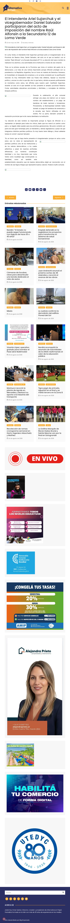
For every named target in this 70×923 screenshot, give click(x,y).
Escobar (25, 43)
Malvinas (10, 226)
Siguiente (58, 197)
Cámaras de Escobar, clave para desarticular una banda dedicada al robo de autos (18, 275)
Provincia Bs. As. (51, 226)
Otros (48, 425)
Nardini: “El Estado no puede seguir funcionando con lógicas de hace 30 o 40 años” (19, 233)
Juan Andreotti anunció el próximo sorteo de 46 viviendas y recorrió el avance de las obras (50, 274)
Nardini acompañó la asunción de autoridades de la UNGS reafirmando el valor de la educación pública (50, 351)
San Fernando (51, 267)
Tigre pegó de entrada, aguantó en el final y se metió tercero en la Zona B (50, 390)
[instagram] (40, 1)
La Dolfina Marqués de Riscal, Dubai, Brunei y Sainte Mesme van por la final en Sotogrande (49, 432)
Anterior (11, 197)
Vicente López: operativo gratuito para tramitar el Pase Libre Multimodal (18, 349)
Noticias (30, 43)
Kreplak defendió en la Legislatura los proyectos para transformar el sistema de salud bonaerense (49, 234)
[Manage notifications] (4, 919)
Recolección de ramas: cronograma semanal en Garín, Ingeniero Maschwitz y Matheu (19, 432)
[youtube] (36, 1)
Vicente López (19, 344)
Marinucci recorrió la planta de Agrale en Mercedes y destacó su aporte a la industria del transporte (18, 392)
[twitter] (29, 1)
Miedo (9, 311)
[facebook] (33, 1)
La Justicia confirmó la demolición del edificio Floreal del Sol (48, 313)
